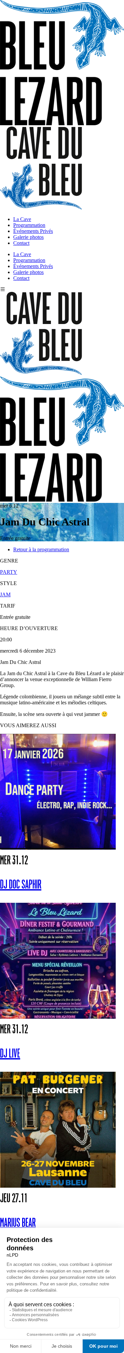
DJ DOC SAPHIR (20, 885)
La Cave (22, 219)
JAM (5, 594)
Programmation (29, 225)
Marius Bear (18, 1223)
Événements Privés (33, 231)
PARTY (8, 572)
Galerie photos (28, 237)
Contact (21, 243)
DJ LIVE (10, 1054)
